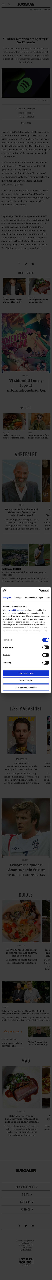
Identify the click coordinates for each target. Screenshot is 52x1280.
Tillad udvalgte (26, 680)
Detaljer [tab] (18, 597)
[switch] (45, 647)
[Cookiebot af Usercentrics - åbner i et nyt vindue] (38, 590)
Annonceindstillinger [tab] (34, 597)
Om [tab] (48, 597)
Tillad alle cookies (26, 673)
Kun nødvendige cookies (26, 687)
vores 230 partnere (16, 610)
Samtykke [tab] (7, 597)
